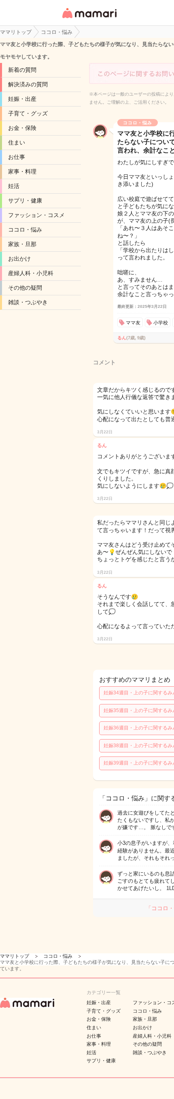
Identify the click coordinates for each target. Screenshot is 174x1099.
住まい (16, 142)
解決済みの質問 (28, 84)
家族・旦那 (22, 244)
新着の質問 (22, 70)
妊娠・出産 (22, 99)
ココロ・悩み (25, 229)
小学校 (160, 323)
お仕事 (16, 157)
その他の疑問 (25, 287)
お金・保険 (22, 128)
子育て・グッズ (28, 113)
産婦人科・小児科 (30, 273)
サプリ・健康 (25, 200)
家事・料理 (22, 171)
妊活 (13, 186)
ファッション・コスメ (36, 215)
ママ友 (133, 323)
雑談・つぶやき (28, 302)
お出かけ (19, 258)
